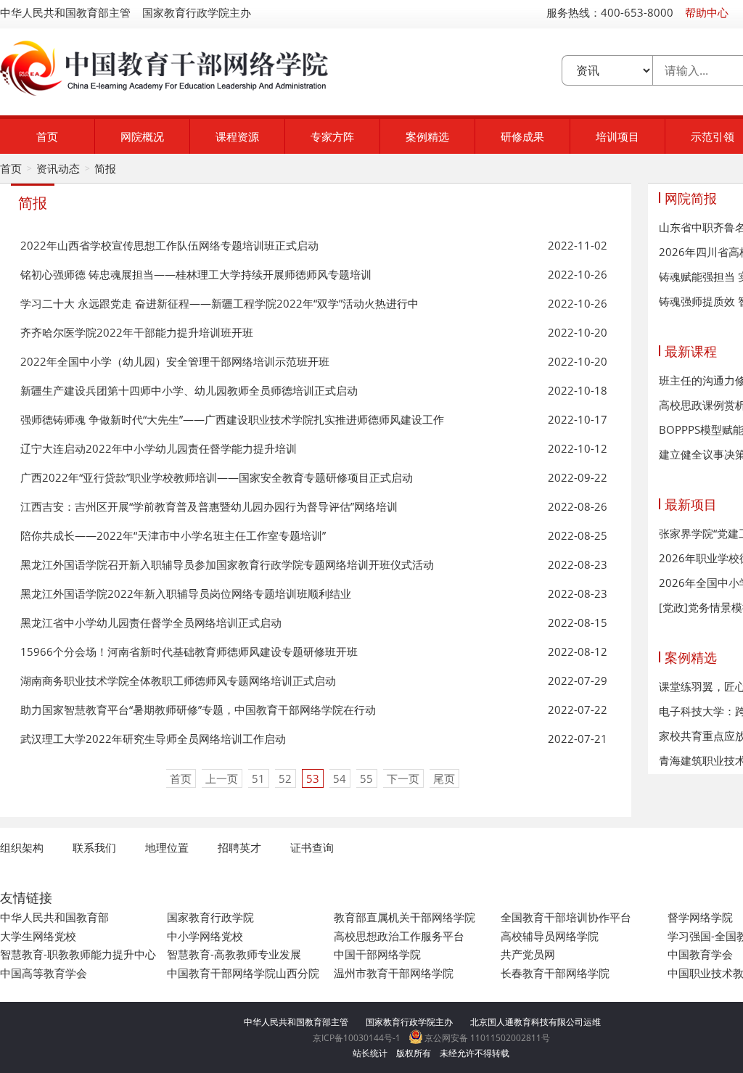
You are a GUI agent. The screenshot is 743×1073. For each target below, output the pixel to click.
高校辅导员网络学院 (550, 936)
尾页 (444, 778)
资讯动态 (58, 168)
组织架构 (22, 847)
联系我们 (94, 847)
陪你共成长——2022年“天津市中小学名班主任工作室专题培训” (173, 535)
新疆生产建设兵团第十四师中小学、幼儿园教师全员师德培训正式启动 (189, 390)
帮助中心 (706, 12)
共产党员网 (528, 954)
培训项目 (617, 136)
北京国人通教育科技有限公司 (526, 1022)
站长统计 (370, 1053)
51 (258, 778)
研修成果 (522, 136)
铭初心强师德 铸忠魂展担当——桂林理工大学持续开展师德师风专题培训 (196, 274)
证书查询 (312, 847)
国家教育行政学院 (210, 917)
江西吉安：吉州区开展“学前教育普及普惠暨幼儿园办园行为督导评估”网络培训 (209, 506)
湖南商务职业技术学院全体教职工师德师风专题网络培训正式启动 (178, 680)
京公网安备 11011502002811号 (486, 1038)
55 (366, 778)
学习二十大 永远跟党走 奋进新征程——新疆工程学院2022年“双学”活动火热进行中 (219, 303)
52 (285, 778)
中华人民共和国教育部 (54, 917)
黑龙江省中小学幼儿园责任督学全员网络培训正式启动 (151, 622)
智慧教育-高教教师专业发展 (234, 954)
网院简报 (691, 198)
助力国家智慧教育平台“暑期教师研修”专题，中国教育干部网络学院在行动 (198, 709)
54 (339, 778)
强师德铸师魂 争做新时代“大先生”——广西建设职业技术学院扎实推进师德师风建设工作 (232, 419)
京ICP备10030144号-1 (357, 1038)
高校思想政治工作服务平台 (399, 936)
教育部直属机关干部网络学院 (404, 917)
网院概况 (142, 136)
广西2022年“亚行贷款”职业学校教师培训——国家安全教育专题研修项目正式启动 (216, 477)
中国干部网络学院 (377, 954)
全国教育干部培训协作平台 (566, 917)
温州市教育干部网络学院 (393, 973)
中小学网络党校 (205, 936)
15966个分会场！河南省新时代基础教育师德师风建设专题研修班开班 (189, 651)
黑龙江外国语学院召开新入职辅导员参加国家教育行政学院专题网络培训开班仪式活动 (227, 564)
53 (312, 778)
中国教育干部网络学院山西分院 (243, 973)
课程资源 (237, 136)
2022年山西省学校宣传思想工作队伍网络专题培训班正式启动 (169, 245)
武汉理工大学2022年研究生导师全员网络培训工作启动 (153, 738)
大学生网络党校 (38, 936)
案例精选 (427, 136)
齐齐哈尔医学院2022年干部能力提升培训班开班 (136, 332)
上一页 (221, 778)
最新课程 (691, 351)
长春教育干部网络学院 (555, 973)
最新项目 (691, 504)
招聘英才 (239, 847)
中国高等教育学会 (43, 973)
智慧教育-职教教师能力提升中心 (78, 954)
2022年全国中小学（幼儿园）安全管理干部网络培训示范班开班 (174, 361)
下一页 (403, 778)
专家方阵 (332, 136)
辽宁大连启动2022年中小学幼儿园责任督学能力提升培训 (158, 448)
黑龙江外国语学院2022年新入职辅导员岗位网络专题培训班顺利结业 (185, 593)
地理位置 (167, 847)
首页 (47, 136)
